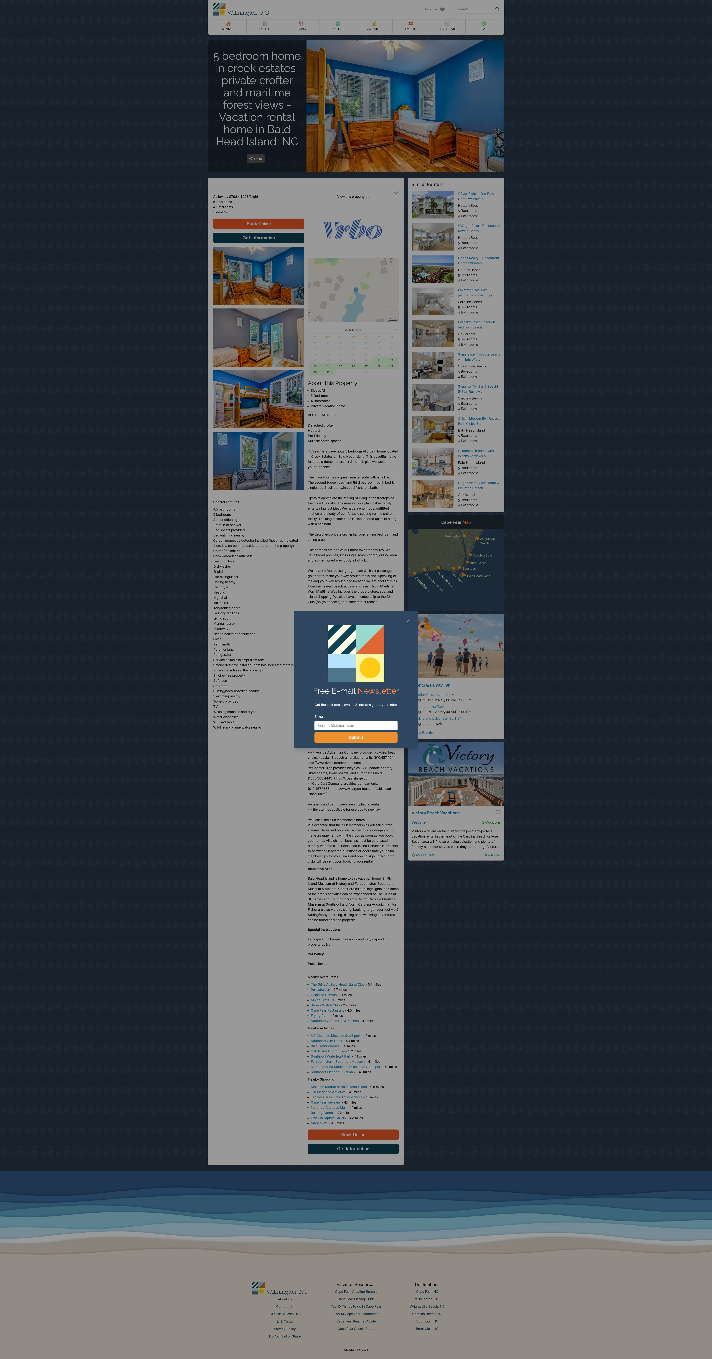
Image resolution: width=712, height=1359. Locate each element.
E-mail (319, 717)
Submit (356, 737)
